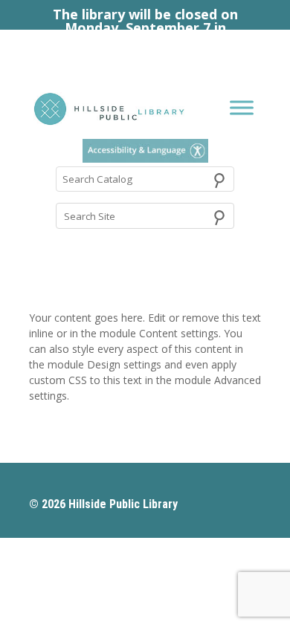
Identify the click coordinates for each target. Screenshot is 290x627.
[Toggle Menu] (242, 108)
